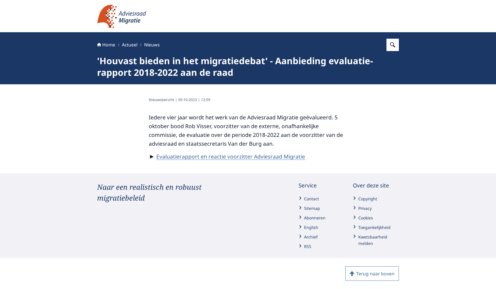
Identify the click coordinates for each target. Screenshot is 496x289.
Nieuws (152, 45)
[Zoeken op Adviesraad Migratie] (392, 45)
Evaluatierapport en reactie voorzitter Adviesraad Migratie (230, 156)
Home (108, 45)
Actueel (129, 45)
